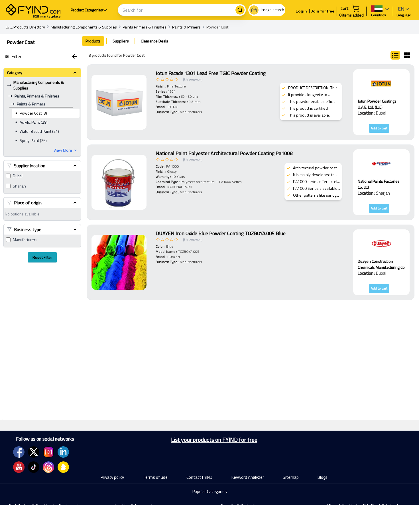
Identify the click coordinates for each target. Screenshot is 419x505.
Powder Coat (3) (33, 113)
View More (63, 150)
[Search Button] (240, 10)
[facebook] (19, 452)
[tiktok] (33, 467)
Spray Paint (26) (33, 140)
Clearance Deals (154, 41)
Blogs (323, 477)
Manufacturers (25, 240)
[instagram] (48, 452)
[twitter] (33, 452)
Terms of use (155, 477)
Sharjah (19, 186)
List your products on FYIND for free (214, 439)
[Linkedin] (63, 452)
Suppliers (121, 41)
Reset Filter (42, 257)
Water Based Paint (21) (39, 131)
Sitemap (291, 477)
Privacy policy (112, 477)
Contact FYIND (199, 477)
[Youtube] (19, 467)
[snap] (63, 467)
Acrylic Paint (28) (34, 122)
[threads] (48, 467)
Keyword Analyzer (247, 477)
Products (93, 41)
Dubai (18, 176)
